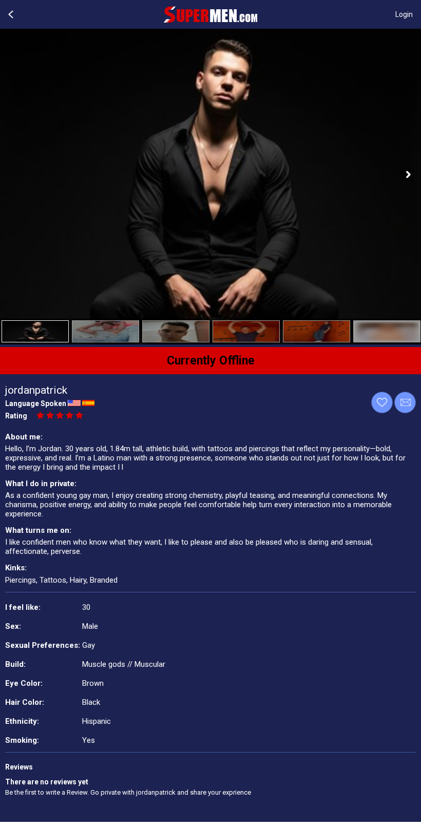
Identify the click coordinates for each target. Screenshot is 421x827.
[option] (35, 331)
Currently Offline (211, 361)
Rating (16, 416)
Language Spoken (35, 403)
